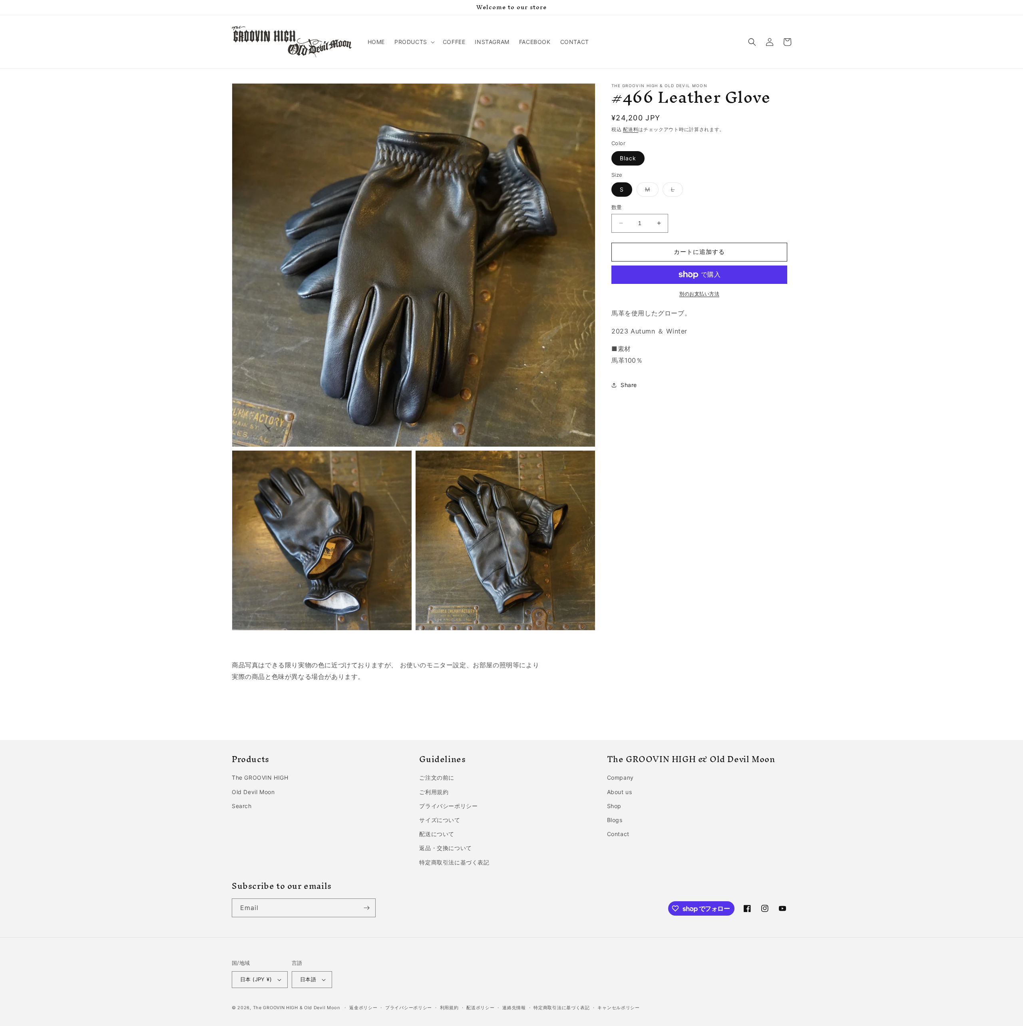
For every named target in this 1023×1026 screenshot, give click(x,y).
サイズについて (439, 819)
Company (620, 777)
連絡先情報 (514, 1007)
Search (242, 805)
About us (619, 791)
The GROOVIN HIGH (260, 777)
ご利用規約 (433, 791)
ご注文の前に (436, 777)
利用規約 (449, 1007)
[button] (414, 42)
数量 (616, 207)
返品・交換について (445, 847)
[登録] (366, 907)
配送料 (630, 129)
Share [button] (629, 384)
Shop (614, 805)
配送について (436, 833)
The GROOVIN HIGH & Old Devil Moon (296, 1007)
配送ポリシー (480, 1007)
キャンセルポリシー (618, 1007)
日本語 (308, 979)
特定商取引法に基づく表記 (454, 862)
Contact (618, 833)
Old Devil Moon (253, 791)
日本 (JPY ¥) (256, 979)
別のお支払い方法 (699, 294)
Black (628, 158)
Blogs (615, 819)
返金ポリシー (363, 1007)
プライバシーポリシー (448, 805)
